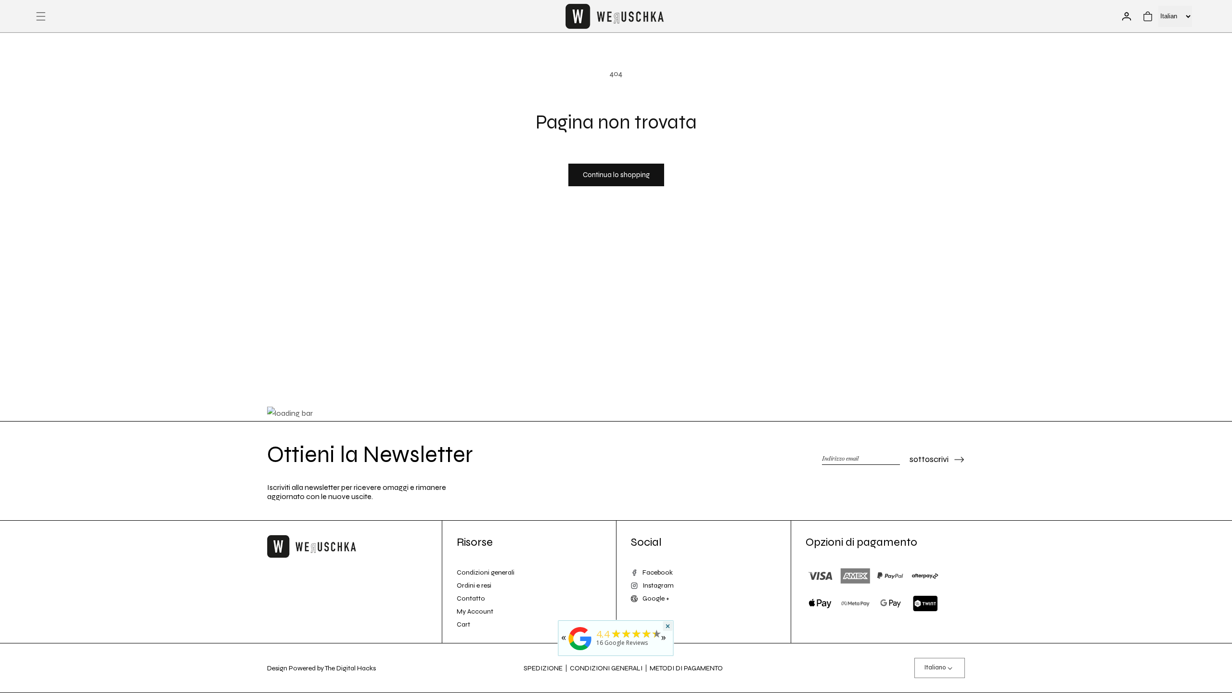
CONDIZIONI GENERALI (606, 668)
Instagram (658, 585)
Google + (655, 598)
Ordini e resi (474, 585)
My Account (475, 611)
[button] (40, 16)
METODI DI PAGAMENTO (686, 668)
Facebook (657, 572)
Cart (463, 624)
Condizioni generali (485, 572)
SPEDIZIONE (543, 668)
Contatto (471, 598)
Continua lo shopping (616, 174)
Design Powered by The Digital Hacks (321, 668)
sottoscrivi (929, 459)
